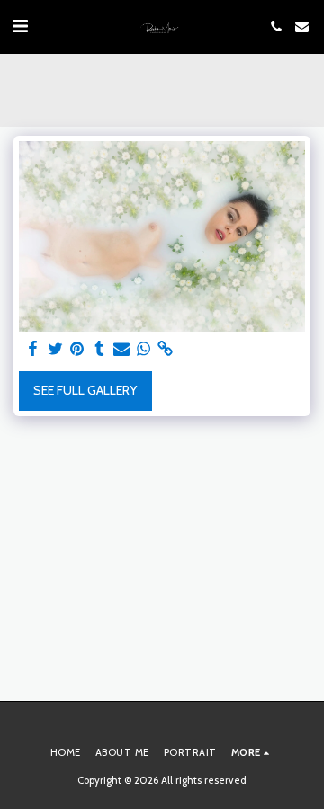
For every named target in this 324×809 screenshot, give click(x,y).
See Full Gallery (85, 390)
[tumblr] (100, 349)
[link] (166, 349)
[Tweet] (56, 349)
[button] (19, 26)
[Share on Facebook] (33, 349)
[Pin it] (77, 349)
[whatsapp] (144, 349)
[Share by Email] (121, 349)
